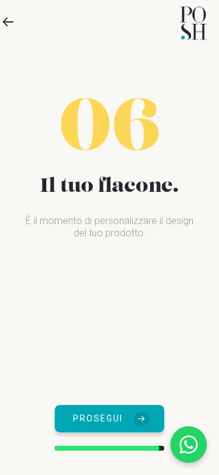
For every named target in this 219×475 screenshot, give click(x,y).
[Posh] (193, 23)
